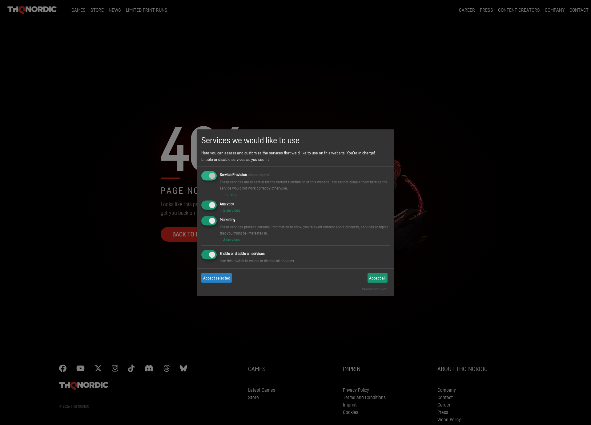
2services (230, 210)
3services (230, 239)
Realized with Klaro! (374, 289)
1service (229, 194)
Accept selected (216, 277)
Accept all (377, 277)
